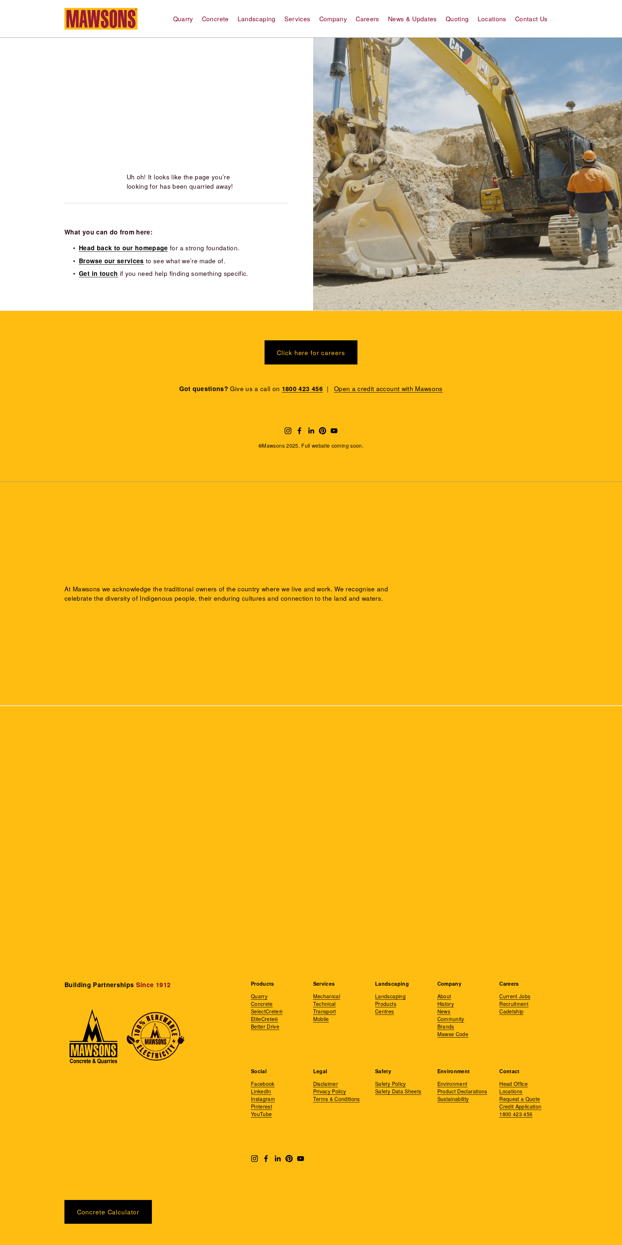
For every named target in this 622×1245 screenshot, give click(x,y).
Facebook (263, 1083)
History (445, 1003)
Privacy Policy (329, 1091)
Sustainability (453, 1098)
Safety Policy (390, 1083)
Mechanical (326, 996)
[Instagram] (288, 430)
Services (297, 18)
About (444, 996)
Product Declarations (462, 1091)
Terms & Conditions (336, 1098)
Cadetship (511, 1011)
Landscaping (257, 18)
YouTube (261, 1114)
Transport (324, 1011)
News (443, 1011)
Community (450, 1018)
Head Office (513, 1083)
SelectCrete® (267, 1011)
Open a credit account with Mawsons (388, 388)
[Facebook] (299, 430)
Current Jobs (514, 996)
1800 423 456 (515, 1114)
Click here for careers (311, 352)
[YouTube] (334, 430)
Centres (384, 1011)
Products (385, 1003)
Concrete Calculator (108, 1211)
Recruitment (513, 1003)
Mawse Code (452, 1034)
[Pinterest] (322, 430)
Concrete (215, 18)
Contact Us (531, 18)
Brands (445, 1026)
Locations (492, 18)
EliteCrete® (264, 1018)
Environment (452, 1083)
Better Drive (265, 1026)
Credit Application (520, 1106)
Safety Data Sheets (398, 1091)
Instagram (263, 1098)
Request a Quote (519, 1098)
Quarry (183, 18)
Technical (324, 1003)
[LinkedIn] (311, 430)
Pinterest (261, 1106)
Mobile (321, 1018)
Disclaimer (325, 1083)
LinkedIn (261, 1091)
